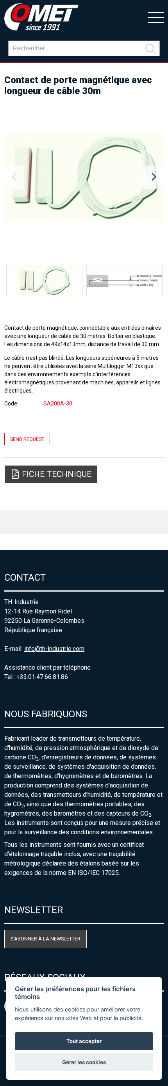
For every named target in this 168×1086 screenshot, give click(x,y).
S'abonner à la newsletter (45, 939)
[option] (84, 177)
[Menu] (156, 17)
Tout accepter (84, 1041)
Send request (27, 439)
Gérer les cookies (84, 1062)
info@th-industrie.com (54, 648)
